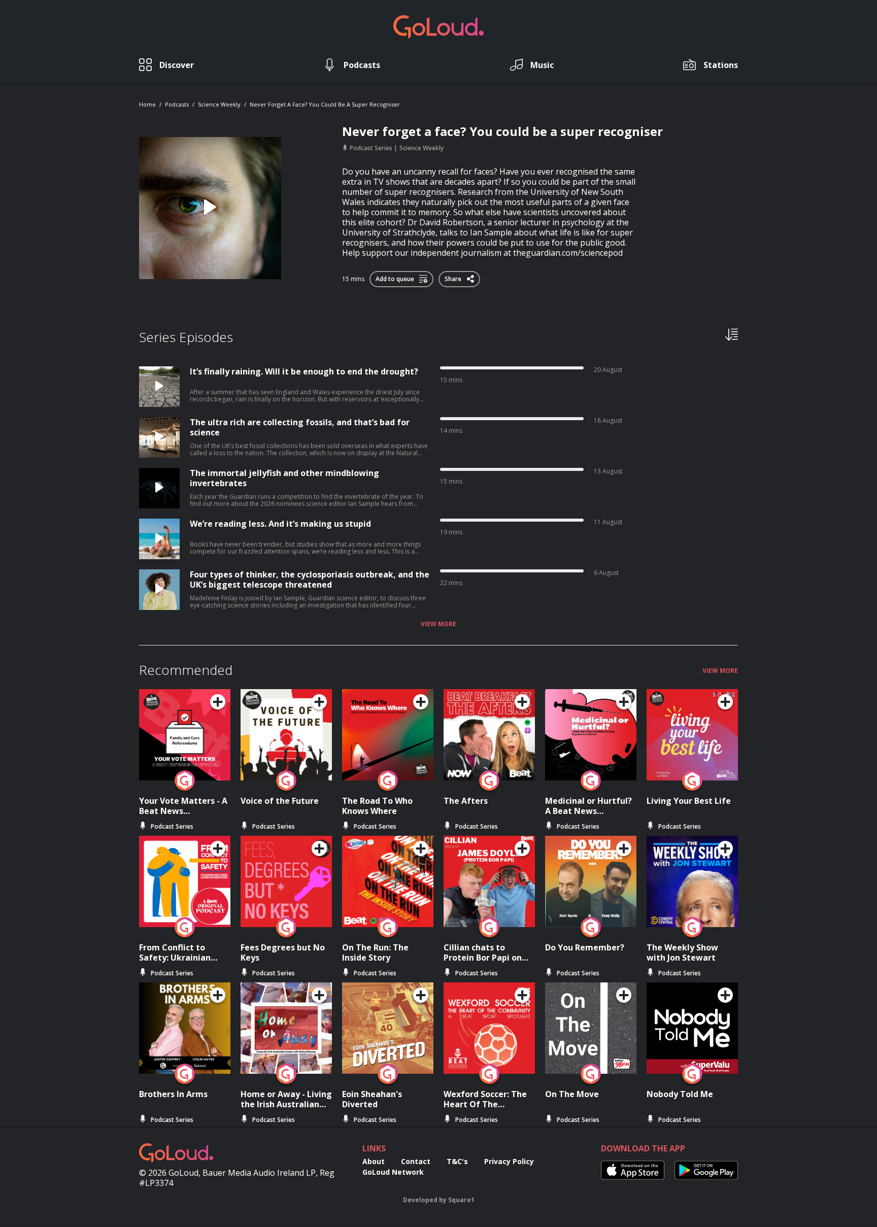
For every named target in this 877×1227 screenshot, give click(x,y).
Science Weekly (219, 104)
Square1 (461, 1200)
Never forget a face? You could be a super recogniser (325, 104)
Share (453, 277)
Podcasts (177, 104)
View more (438, 624)
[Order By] (731, 333)
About (373, 1161)
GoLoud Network (393, 1172)
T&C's (457, 1161)
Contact (415, 1161)
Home (147, 104)
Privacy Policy (509, 1161)
